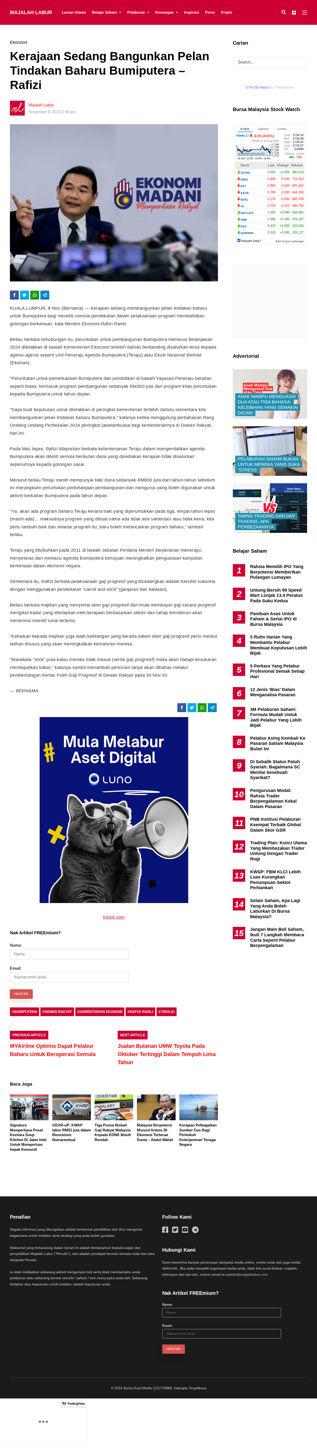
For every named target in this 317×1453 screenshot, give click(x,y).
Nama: (16, 945)
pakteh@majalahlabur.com (247, 1274)
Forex (210, 12)
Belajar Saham (104, 12)
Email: (16, 968)
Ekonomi (18, 42)
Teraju (168, 1012)
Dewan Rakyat (58, 1012)
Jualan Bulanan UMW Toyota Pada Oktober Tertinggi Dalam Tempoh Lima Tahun (167, 1054)
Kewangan (164, 12)
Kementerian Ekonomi (100, 1012)
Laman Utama (74, 12)
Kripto (226, 12)
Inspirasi (191, 12)
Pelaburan (136, 12)
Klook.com (114, 917)
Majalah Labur (31, 12)
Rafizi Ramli (141, 1012)
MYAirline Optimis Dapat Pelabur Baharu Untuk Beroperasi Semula (53, 1050)
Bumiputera (25, 1012)
